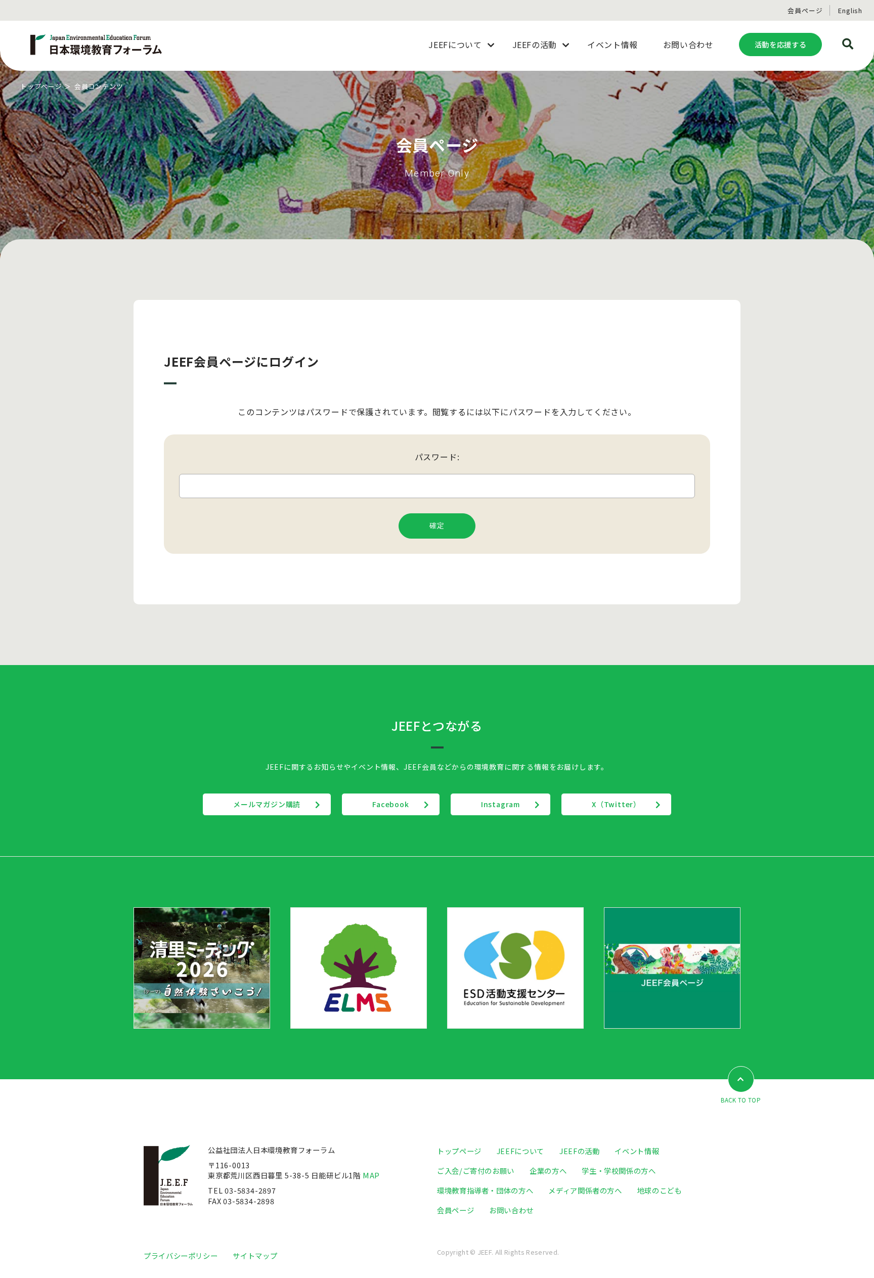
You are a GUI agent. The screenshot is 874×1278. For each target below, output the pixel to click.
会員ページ (805, 10)
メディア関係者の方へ (585, 1190)
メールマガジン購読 (266, 804)
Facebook (390, 804)
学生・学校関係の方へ (619, 1170)
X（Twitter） (616, 804)
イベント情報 (637, 1150)
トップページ (41, 86)
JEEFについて (520, 1150)
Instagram (500, 804)
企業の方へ (548, 1170)
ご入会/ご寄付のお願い (475, 1170)
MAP (371, 1175)
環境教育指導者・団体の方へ (485, 1190)
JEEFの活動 (579, 1150)
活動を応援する (780, 44)
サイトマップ (255, 1255)
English (850, 10)
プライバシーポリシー (180, 1255)
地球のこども (659, 1190)
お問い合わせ (511, 1210)
